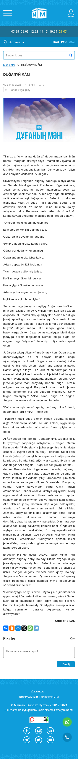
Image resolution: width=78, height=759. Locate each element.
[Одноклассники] (12, 628)
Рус (64, 41)
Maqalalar (9, 64)
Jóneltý (65, 664)
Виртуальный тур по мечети (39, 696)
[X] (24, 628)
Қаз (56, 41)
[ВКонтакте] (5, 628)
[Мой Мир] (18, 628)
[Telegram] (36, 628)
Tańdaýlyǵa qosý (20, 89)
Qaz (72, 41)
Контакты (37, 691)
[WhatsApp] (30, 628)
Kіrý (72, 638)
